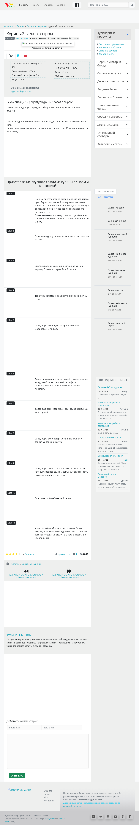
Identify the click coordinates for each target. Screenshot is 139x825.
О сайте (47, 790)
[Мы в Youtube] (115, 816)
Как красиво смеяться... (110, 437)
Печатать (29, 554)
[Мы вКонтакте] (100, 816)
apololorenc (64, 554)
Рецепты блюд (107, 89)
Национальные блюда (108, 107)
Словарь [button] (48, 4)
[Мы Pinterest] (93, 816)
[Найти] (132, 5)
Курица (15, 91)
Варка (18, 38)
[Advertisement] (48, 154)
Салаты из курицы (31, 563)
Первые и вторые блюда (109, 63)
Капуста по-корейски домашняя (109, 404)
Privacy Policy (50, 819)
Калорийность (106, 53)
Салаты (15, 563)
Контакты (48, 800)
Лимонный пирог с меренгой (108, 475)
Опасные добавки (108, 50)
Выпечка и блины (109, 97)
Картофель (25, 91)
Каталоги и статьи (109, 144)
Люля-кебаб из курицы (110, 387)
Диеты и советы (108, 125)
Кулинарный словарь (106, 134)
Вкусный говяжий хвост (110, 455)
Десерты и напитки (110, 81)
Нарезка (24, 38)
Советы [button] (61, 4)
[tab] (11, 56)
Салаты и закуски (109, 73)
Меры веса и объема (110, 47)
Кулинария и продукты (106, 34)
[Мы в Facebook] (130, 816)
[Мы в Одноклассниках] (122, 816)
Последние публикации (111, 44)
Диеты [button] (36, 4)
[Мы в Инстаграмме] (108, 816)
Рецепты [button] (24, 4)
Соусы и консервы (110, 116)
